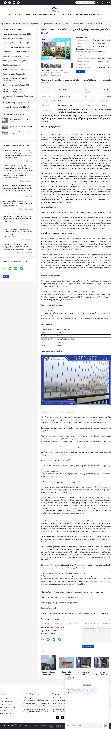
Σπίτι (9, 14)
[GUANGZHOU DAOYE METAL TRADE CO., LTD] (55, 9)
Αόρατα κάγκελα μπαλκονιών (31, 24)
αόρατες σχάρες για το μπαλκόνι (78, 613)
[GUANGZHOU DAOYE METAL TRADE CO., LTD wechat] (17, 268)
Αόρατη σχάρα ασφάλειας (13, 61)
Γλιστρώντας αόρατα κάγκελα (15, 47)
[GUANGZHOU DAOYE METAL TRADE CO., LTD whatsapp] (11, 268)
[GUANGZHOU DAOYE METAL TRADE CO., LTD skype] (22, 268)
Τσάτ (79, 71)
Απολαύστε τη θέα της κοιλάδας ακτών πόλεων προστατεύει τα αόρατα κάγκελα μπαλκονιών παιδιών (84, 673)
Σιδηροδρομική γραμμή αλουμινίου (16, 52)
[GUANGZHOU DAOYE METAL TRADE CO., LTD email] (5, 268)
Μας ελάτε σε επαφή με (85, 14)
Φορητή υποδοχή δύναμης (13, 74)
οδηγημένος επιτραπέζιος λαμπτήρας (18, 96)
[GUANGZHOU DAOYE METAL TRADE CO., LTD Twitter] (9, 2)
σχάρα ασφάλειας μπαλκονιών (15, 43)
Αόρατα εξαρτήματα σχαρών (14, 56)
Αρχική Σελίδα (5, 24)
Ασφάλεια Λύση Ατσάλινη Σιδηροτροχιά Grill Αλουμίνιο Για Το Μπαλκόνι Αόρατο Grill (35, 705)
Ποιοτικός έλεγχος (65, 14)
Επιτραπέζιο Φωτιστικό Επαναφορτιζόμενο (12, 90)
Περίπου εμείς (30, 14)
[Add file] (68, 725)
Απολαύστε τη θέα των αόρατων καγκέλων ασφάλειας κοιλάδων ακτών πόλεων (34, 699)
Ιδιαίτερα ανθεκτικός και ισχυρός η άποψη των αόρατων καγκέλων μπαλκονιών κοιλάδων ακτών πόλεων (101, 673)
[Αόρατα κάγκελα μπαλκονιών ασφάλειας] (5, 133)
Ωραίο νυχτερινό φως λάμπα (14, 85)
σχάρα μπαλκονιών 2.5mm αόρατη (21, 127)
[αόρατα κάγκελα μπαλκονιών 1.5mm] (5, 120)
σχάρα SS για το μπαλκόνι (100, 613)
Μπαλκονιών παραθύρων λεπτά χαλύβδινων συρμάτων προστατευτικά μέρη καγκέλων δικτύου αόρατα (66, 673)
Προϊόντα (18, 14)
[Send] (105, 725)
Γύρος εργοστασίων (47, 14)
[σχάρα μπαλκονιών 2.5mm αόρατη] (5, 126)
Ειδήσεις (101, 14)
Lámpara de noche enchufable (14, 107)
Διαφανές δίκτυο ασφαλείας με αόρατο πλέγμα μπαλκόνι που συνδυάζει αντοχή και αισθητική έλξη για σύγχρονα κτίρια (48, 673)
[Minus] (105, 678)
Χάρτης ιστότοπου (6, 713)
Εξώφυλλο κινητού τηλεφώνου (15, 103)
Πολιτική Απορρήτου (11, 725)
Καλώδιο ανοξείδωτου (11, 65)
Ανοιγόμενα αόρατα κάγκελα (14, 69)
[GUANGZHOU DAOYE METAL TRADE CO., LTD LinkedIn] (14, 2)
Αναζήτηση (98, 2)
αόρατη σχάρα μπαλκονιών (57, 613)
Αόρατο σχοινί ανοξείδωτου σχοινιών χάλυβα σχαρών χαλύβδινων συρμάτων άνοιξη (54, 73)
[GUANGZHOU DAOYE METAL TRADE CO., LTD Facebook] (5, 2)
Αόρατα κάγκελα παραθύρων (14, 38)
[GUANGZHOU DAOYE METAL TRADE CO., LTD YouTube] (18, 2)
